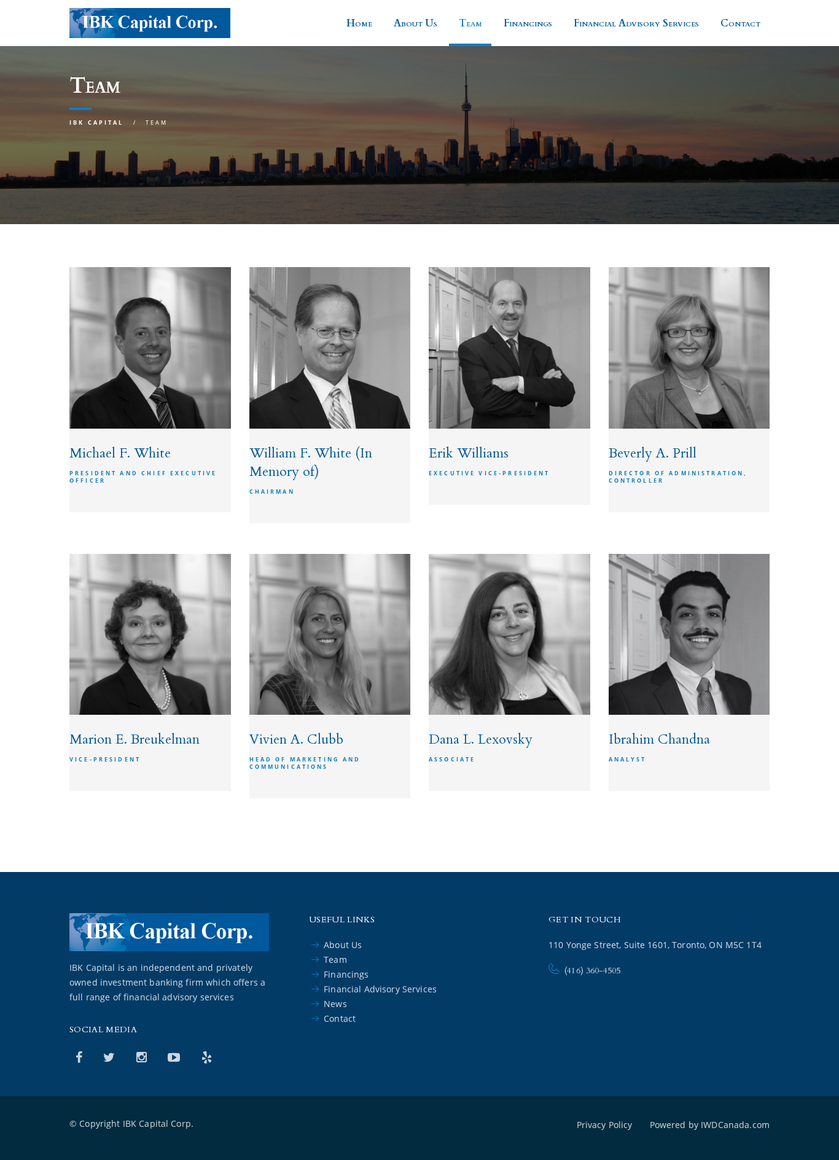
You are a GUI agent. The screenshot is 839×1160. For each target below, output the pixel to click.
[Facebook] (80, 1057)
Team (470, 23)
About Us (415, 23)
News (335, 1004)
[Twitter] (110, 1057)
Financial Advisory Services (636, 23)
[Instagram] (143, 1057)
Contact (740, 23)
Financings (528, 23)
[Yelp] (206, 1057)
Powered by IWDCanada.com (710, 1125)
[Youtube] (175, 1057)
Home (359, 23)
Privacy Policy (605, 1125)
